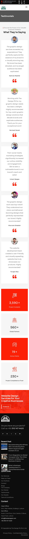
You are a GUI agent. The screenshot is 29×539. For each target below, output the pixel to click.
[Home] (5, 417)
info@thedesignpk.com (8, 518)
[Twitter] (3, 434)
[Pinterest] (15, 434)
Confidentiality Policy (20, 533)
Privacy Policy (7, 533)
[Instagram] (11, 434)
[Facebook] (7, 434)
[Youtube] (20, 434)
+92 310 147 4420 (6, 521)
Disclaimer (24, 535)
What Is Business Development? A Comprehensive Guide (16, 467)
